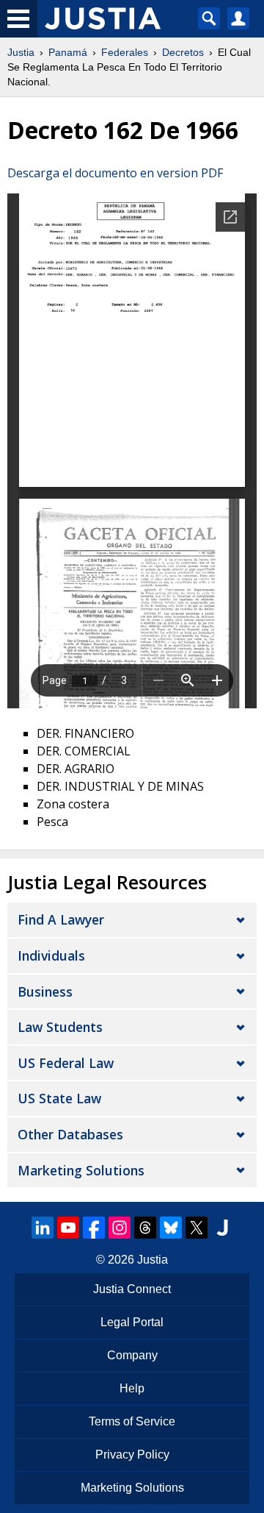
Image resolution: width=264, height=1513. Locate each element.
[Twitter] (197, 1228)
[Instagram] (120, 1228)
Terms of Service (132, 1421)
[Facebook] (94, 1228)
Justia (20, 52)
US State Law (59, 1098)
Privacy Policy (132, 1454)
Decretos (183, 52)
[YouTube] (68, 1228)
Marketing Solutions (81, 1170)
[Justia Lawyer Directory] (222, 1228)
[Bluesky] (171, 1228)
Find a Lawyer (61, 919)
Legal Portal (132, 1322)
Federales (124, 52)
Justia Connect (132, 1289)
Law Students (60, 1027)
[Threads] (145, 1228)
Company (132, 1355)
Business (45, 991)
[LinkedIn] (43, 1228)
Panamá (67, 52)
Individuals (51, 955)
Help (132, 1388)
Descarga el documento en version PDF (115, 173)
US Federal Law (66, 1063)
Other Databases (70, 1134)
